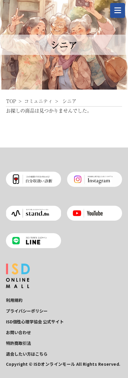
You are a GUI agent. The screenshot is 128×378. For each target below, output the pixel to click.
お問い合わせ (18, 332)
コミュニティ (38, 101)
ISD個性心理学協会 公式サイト (35, 322)
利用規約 (14, 300)
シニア (69, 101)
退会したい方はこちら (27, 354)
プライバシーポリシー (27, 311)
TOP (11, 101)
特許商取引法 (18, 343)
